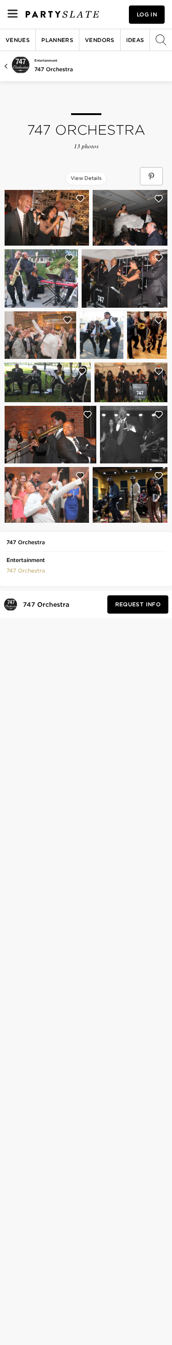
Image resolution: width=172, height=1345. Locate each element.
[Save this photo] (80, 198)
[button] (25, 569)
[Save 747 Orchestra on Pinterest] (151, 176)
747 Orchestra (53, 69)
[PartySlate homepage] (62, 14)
